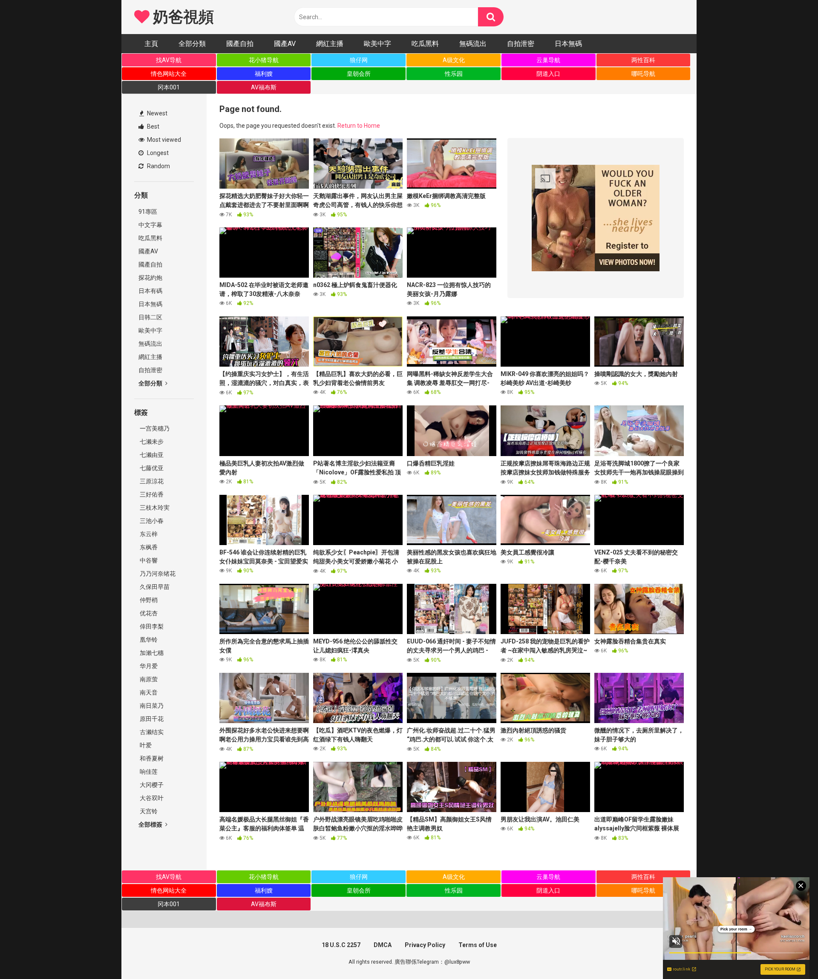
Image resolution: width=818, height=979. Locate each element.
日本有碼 (150, 290)
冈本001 (169, 87)
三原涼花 (151, 481)
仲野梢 (148, 600)
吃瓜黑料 (425, 44)
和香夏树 (151, 758)
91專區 (147, 211)
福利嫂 (264, 73)
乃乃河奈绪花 (157, 573)
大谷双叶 (151, 798)
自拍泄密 (520, 44)
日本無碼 (568, 44)
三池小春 (151, 520)
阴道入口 (548, 73)
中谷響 (148, 560)
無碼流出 (473, 44)
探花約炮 (150, 277)
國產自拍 (239, 44)
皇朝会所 (359, 73)
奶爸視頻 (181, 17)
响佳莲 (148, 771)
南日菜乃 (151, 705)
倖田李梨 (151, 626)
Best (152, 126)
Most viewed (163, 139)
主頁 (151, 44)
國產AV (285, 44)
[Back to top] (789, 953)
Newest (156, 113)
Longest (157, 152)
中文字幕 (150, 224)
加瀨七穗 (151, 652)
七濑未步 (151, 441)
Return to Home (358, 125)
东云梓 (148, 534)
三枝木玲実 (154, 507)
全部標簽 (151, 824)
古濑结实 (151, 732)
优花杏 (148, 613)
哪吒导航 (643, 73)
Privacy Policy (425, 945)
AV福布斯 (264, 87)
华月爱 (148, 666)
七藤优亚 (151, 468)
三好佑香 (151, 494)
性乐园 (454, 73)
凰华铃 (148, 639)
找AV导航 (168, 60)
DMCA (383, 945)
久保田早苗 (154, 586)
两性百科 (643, 60)
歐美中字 (377, 44)
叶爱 (145, 745)
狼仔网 (359, 60)
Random (158, 166)
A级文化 (454, 60)
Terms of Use (477, 945)
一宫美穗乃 (154, 428)
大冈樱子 (151, 784)
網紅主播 (329, 44)
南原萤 (148, 679)
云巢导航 (548, 60)
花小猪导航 (264, 60)
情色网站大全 (169, 73)
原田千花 (151, 718)
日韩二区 (150, 317)
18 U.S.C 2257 (341, 945)
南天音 (148, 692)
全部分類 (192, 44)
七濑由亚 (151, 454)
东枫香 (148, 547)
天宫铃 (148, 811)
